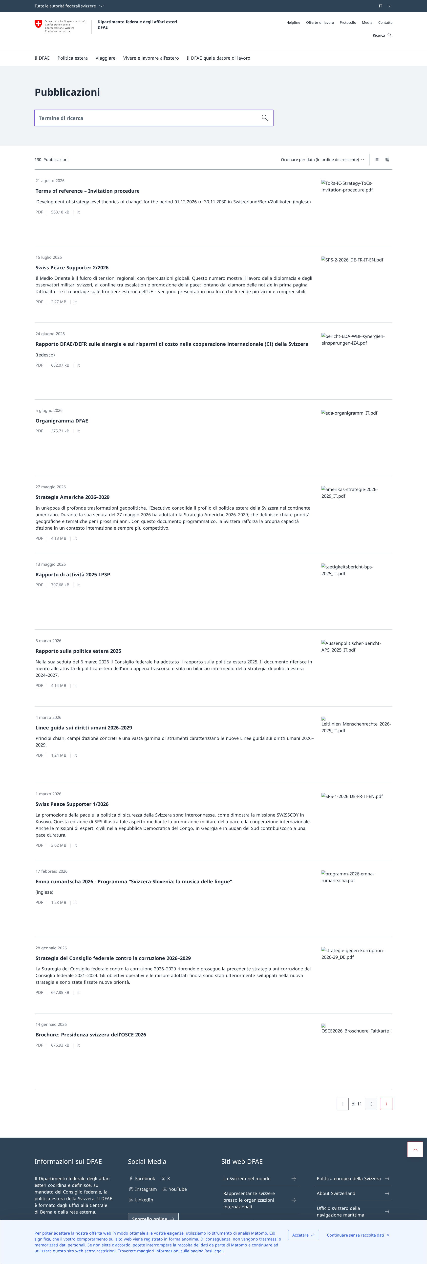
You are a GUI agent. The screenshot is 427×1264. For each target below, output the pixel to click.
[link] (213, 208)
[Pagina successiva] (386, 1104)
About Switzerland (336, 1193)
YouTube (178, 1189)
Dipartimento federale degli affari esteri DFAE (138, 24)
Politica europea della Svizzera (349, 1178)
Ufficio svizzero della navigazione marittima (340, 1211)
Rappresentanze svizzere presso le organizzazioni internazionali (249, 1200)
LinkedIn (144, 1200)
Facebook (145, 1178)
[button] (42, 58)
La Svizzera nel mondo (247, 1178)
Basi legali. (214, 1251)
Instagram (146, 1189)
